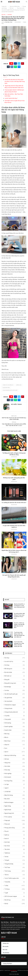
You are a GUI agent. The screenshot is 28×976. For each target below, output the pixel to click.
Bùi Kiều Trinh (8, 22)
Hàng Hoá (14, 762)
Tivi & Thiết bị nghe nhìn (14, 878)
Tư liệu (14, 885)
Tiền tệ (14, 874)
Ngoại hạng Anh (14, 813)
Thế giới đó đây (14, 864)
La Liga (14, 784)
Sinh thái (14, 842)
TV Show (14, 889)
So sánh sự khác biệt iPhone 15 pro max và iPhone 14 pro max (19, 616)
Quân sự (14, 835)
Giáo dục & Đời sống (15, 6)
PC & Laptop (14, 817)
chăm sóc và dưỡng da (8, 385)
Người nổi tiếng (6, 387)
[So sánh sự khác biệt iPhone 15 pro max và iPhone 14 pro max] (8, 616)
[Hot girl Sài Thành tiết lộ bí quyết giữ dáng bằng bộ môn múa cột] (14, 564)
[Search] (26, 1)
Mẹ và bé (14, 798)
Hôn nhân (14, 766)
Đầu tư (14, 737)
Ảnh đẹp (14, 665)
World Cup (14, 900)
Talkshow (14, 853)
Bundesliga (14, 686)
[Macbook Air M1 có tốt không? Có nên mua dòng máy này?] (8, 606)
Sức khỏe (14, 846)
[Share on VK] (11, 67)
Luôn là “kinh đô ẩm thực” (11, 98)
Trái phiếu (14, 882)
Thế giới (14, 860)
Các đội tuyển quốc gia (14, 694)
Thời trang (14, 871)
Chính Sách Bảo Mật (14, 974)
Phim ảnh (14, 824)
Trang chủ (4, 6)
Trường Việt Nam (7, 963)
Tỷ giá (14, 893)
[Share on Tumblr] (8, 67)
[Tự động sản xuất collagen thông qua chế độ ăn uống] (14, 442)
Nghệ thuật (14, 809)
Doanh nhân (14, 730)
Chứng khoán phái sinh (14, 712)
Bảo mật (5, 949)
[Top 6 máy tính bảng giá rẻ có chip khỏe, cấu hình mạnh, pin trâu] (8, 644)
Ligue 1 (14, 788)
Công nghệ (14, 719)
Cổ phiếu (14, 715)
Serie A (14, 838)
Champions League (14, 705)
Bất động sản (14, 668)
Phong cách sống (14, 827)
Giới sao (14, 759)
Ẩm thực (12, 8)
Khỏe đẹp (14, 770)
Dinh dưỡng (14, 723)
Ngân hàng (14, 806)
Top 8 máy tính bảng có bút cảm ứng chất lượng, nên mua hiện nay (19, 635)
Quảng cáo (6, 943)
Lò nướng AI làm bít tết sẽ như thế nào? (14, 502)
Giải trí (14, 752)
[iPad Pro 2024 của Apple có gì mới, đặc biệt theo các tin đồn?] (8, 625)
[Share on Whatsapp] (15, 67)
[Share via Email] (19, 67)
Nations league (14, 802)
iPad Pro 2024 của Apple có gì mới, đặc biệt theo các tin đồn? (19, 625)
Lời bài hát (14, 791)
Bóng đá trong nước (14, 683)
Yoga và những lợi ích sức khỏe (10, 390)
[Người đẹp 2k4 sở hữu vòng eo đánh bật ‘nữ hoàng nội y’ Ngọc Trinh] (14, 540)
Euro (14, 748)
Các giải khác (14, 697)
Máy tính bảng (14, 795)
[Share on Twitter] (19, 63)
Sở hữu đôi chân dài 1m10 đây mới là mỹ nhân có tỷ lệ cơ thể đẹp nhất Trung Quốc (15, 81)
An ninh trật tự (14, 661)
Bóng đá (14, 679)
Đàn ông (14, 733)
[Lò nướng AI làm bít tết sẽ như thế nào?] (14, 492)
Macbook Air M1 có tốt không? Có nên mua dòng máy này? (19, 605)
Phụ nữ (14, 831)
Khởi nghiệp (14, 773)
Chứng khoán (14, 708)
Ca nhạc (14, 690)
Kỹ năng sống (14, 780)
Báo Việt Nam (13, 970)
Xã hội (14, 903)
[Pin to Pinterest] (22, 63)
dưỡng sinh (18, 385)
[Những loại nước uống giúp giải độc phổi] (14, 467)
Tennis (14, 856)
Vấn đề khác (6, 952)
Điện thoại (14, 741)
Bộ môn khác (14, 672)
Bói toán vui (14, 676)
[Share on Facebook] (15, 63)
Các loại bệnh (14, 701)
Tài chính (14, 849)
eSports (14, 744)
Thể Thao (14, 867)
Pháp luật (14, 820)
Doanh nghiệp (14, 726)
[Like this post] (11, 63)
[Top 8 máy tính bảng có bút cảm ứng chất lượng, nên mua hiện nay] (8, 635)
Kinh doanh (14, 777)
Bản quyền (5, 946)
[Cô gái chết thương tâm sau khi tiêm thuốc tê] (14, 515)
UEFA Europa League (14, 896)
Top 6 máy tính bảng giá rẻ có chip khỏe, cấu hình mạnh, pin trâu (19, 644)
